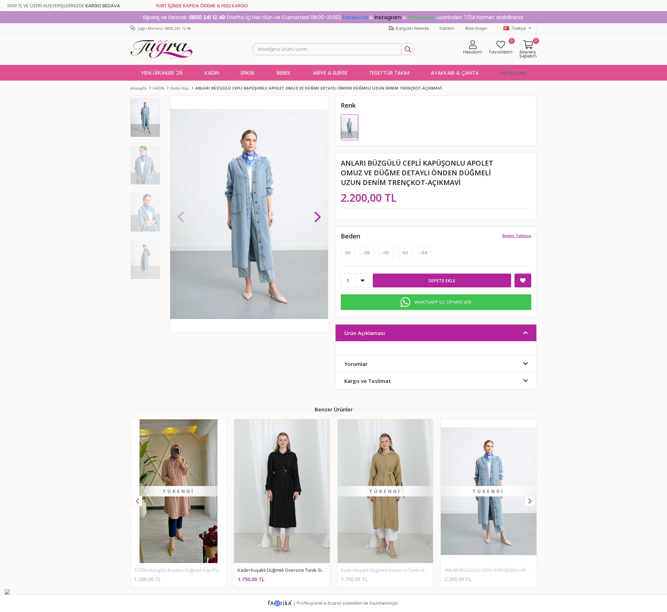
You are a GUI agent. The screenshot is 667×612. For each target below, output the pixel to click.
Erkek (248, 72)
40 (386, 252)
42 (405, 252)
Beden (350, 236)
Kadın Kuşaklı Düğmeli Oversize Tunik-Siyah (284, 570)
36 (348, 252)
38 (367, 252)
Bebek (284, 72)
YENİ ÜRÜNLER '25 (162, 72)
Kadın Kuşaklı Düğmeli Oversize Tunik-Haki (385, 570)
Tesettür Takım (389, 72)
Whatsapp (421, 17)
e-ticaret (332, 603)
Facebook (355, 17)
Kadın (212, 72)
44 (424, 252)
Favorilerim (500, 47)
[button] (317, 213)
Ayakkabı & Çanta (455, 72)
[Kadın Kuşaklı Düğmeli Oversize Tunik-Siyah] (282, 491)
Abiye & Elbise (330, 72)
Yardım (447, 28)
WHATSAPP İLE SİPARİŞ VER (442, 302)
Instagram (387, 17)
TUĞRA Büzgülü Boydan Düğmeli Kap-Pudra (179, 570)
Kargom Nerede (412, 28)
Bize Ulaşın (476, 28)
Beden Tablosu (516, 235)
